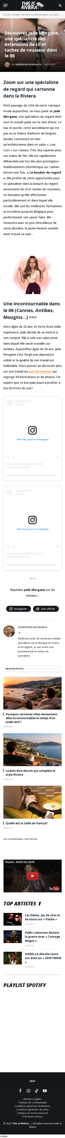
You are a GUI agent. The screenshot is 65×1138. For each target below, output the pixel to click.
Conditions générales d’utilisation (32, 1106)
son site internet (40, 371)
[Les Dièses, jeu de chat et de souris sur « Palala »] (13, 919)
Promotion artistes (32, 1116)
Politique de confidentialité (32, 1102)
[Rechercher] (60, 5)
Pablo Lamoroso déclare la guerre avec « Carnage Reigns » (42, 937)
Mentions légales (32, 1099)
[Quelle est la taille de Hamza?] (32, 802)
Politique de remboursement (32, 1113)
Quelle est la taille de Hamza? (27, 823)
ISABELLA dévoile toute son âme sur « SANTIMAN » (43, 958)
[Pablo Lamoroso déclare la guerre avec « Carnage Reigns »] (13, 936)
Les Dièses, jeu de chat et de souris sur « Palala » (42, 917)
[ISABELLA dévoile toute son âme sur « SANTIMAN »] (13, 958)
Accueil (6, 14)
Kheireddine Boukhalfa (28, 64)
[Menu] (5, 5)
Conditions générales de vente (32, 1109)
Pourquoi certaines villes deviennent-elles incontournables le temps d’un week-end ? (32, 718)
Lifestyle (16, 14)
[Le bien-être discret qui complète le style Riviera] (32, 749)
